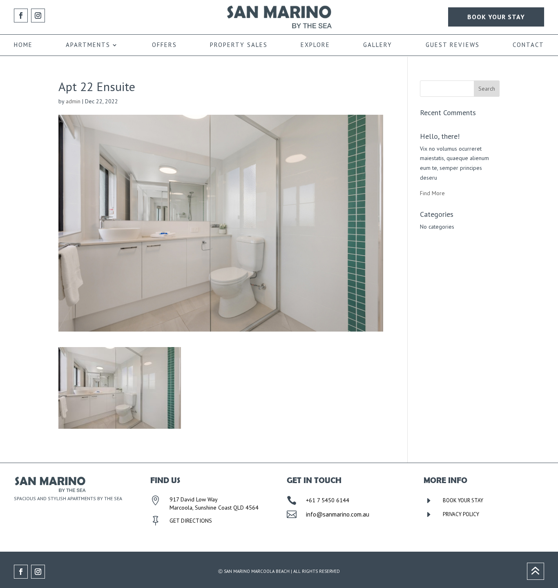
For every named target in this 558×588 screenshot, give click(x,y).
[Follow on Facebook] (21, 15)
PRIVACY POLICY (461, 514)
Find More (432, 193)
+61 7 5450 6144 (327, 500)
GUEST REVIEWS (453, 45)
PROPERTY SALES (239, 45)
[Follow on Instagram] (38, 15)
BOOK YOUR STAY (496, 17)
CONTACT (528, 45)
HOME (23, 45)
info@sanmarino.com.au (337, 514)
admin (73, 101)
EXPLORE (315, 45)
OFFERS (164, 45)
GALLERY (377, 45)
